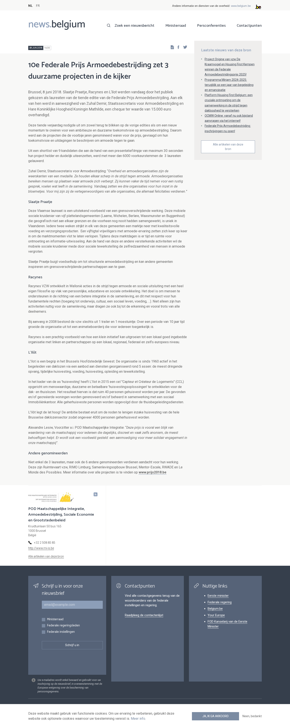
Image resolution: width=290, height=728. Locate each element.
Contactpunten (249, 25)
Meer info (138, 719)
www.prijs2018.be (152, 472)
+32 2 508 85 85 (44, 542)
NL (30, 6)
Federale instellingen (61, 632)
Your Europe (216, 615)
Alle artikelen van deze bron (228, 147)
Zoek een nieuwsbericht (134, 25)
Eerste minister (218, 596)
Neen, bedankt (252, 716)
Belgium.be (215, 608)
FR (38, 6)
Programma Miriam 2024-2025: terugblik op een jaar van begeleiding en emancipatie (229, 85)
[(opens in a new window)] (177, 47)
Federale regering (220, 602)
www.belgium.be (241, 5)
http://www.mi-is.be (41, 548)
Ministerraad (175, 25)
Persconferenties (211, 25)
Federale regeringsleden (63, 625)
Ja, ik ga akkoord (215, 716)
